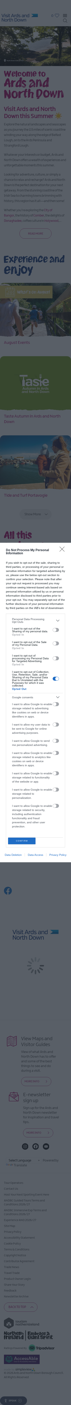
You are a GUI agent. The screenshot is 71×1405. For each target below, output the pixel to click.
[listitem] (35, 620)
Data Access (35, 854)
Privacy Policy (57, 854)
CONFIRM (22, 841)
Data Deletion (13, 854)
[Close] (63, 550)
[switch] (56, 630)
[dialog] (35, 702)
